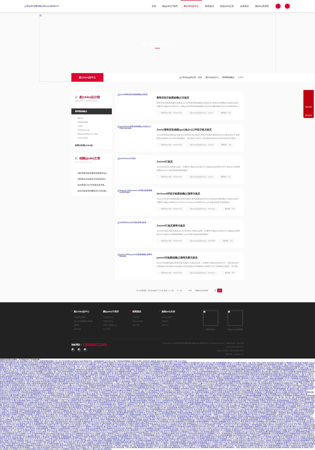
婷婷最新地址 (270, 415)
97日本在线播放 (152, 396)
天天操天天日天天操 (181, 415)
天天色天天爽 (151, 413)
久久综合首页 (56, 397)
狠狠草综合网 (169, 366)
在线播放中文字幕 (130, 439)
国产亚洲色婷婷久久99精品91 (208, 399)
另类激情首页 (182, 406)
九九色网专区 (85, 378)
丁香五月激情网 (202, 389)
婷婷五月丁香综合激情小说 (261, 387)
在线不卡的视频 (294, 430)
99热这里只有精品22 (162, 397)
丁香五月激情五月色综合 (165, 420)
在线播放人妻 (121, 411)
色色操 (32, 408)
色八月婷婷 (207, 408)
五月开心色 (152, 408)
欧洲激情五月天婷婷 (245, 446)
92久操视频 (34, 421)
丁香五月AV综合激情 (193, 385)
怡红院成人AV (239, 432)
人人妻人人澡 (122, 416)
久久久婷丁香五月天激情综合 (231, 371)
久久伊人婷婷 (41, 432)
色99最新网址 (266, 384)
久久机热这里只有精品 (16, 409)
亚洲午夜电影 (73, 402)
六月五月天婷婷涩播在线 (35, 433)
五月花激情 (25, 430)
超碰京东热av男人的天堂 (14, 442)
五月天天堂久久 (85, 432)
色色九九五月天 (93, 382)
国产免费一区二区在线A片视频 (74, 396)
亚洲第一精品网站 (243, 387)
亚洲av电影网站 (76, 406)
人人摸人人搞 (103, 365)
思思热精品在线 (225, 373)
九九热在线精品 (151, 392)
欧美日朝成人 (39, 440)
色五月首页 (207, 373)
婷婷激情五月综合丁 (34, 377)
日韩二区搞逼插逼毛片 (119, 425)
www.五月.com (241, 380)
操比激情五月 (171, 427)
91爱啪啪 (21, 368)
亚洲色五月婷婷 (118, 423)
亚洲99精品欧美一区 (176, 387)
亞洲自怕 (302, 401)
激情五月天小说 (54, 384)
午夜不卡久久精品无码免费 (77, 373)
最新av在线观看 (80, 375)
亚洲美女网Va (144, 365)
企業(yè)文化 (108, 321)
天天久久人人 (283, 382)
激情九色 (3, 387)
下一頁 (179, 290)
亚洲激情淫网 (131, 385)
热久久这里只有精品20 (78, 430)
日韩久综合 (120, 428)
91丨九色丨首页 (187, 397)
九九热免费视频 (124, 382)
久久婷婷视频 (73, 399)
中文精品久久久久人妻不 (12, 432)
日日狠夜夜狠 (182, 416)
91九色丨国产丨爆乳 (116, 368)
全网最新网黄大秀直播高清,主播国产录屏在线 (78, 437)
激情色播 (184, 368)
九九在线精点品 (89, 444)
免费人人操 (132, 397)
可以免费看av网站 (201, 396)
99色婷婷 (96, 446)
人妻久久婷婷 (105, 425)
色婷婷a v (217, 420)
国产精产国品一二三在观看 (163, 385)
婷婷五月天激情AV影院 (273, 380)
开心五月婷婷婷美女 (104, 394)
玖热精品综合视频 (274, 447)
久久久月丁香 (254, 382)
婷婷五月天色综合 (27, 363)
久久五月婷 (51, 413)
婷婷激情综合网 (291, 368)
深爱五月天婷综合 (139, 399)
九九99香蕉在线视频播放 (193, 402)
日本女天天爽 (244, 439)
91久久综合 (160, 389)
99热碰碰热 (131, 411)
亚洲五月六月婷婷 (213, 401)
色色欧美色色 (301, 371)
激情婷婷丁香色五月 (185, 418)
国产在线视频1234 (75, 416)
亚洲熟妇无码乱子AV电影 (232, 396)
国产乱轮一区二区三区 (180, 428)
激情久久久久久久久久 (160, 378)
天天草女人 (142, 408)
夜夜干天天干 (165, 394)
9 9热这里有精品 (147, 380)
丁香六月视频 (103, 396)
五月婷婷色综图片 (227, 401)
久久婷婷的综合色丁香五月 (49, 365)
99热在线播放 (295, 366)
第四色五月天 (188, 409)
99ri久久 (233, 415)
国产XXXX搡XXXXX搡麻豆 (122, 390)
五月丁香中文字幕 (298, 421)
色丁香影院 (89, 385)
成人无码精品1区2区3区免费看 (18, 447)
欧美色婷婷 (94, 418)
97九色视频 (126, 394)
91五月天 (42, 439)
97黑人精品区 (119, 370)
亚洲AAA (41, 416)
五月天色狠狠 (292, 399)
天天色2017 (236, 428)
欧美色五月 (119, 420)
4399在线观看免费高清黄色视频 (242, 370)
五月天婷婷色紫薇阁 (104, 404)
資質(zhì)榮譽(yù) (110, 325)
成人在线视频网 (118, 415)
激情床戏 (22, 397)
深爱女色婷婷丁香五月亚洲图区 (195, 380)
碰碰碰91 (260, 365)
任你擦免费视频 (280, 389)
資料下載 (135, 325)
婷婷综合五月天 (138, 418)
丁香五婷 (116, 446)
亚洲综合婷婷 (35, 382)
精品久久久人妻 (298, 375)
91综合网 (135, 406)
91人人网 (225, 404)
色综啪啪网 (38, 423)
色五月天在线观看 (244, 385)
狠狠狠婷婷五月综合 (35, 397)
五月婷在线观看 (247, 392)
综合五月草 (53, 404)
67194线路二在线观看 (133, 420)
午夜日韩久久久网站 (291, 416)
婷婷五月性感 (242, 418)
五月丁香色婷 (96, 399)
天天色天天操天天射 (178, 423)
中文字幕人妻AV (170, 406)
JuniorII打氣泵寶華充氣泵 (171, 225)
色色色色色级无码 (208, 411)
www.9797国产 (208, 385)
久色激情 (20, 415)
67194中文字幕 (60, 373)
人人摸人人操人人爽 (219, 444)
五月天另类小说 (82, 392)
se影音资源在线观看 (39, 384)
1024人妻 (224, 399)
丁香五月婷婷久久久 (140, 371)
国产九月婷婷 (75, 418)
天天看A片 (266, 396)
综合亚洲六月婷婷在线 (304, 392)
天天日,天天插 (268, 439)
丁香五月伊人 (304, 384)
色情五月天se (79, 363)
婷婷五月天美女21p (120, 392)
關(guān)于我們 (170, 6)
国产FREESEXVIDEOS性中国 (265, 442)
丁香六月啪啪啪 (253, 401)
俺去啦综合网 (68, 363)
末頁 (190, 290)
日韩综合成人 (122, 409)
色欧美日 (273, 430)
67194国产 (194, 384)
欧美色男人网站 (24, 384)
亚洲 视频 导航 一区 (23, 425)
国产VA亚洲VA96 (278, 420)
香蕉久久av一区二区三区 (12, 370)
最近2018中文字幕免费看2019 (99, 402)
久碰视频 (272, 413)
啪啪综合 (176, 446)
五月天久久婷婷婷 (284, 421)
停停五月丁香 (154, 394)
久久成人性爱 (254, 377)
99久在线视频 (224, 416)
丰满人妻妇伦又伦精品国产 (94, 409)
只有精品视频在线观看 (177, 442)
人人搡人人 (70, 385)
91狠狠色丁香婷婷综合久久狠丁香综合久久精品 (179, 370)
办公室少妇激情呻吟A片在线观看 (181, 421)
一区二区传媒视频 (301, 409)
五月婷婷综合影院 (182, 384)
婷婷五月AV (142, 439)
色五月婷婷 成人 (200, 409)
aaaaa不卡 (69, 390)
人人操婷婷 (113, 432)
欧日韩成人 (25, 444)
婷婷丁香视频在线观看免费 (29, 411)
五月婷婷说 (67, 413)
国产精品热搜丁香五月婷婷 (13, 380)
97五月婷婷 (13, 449)
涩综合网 (157, 428)
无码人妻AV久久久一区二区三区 (164, 418)
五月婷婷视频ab (14, 413)
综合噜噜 (306, 382)
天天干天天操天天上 (132, 363)
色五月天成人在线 (29, 389)
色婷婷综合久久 (176, 380)
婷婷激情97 (29, 446)
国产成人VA (262, 371)
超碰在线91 (260, 378)
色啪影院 (51, 427)
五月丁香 (80, 409)
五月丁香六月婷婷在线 (162, 447)
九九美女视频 (126, 399)
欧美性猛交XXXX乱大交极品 (156, 387)
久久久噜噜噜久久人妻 (139, 368)
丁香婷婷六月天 (76, 415)
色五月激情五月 (123, 401)
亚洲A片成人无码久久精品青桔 (119, 406)
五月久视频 (282, 430)
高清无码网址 (279, 385)
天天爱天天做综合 (232, 413)
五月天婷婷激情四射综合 (185, 420)
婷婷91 (190, 394)
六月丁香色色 (52, 432)
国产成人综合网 (79, 442)
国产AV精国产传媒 (262, 430)
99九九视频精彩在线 (263, 416)
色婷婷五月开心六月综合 (250, 447)
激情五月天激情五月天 (208, 435)
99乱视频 (151, 401)
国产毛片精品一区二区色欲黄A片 (88, 447)
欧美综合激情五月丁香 (108, 382)
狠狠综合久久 (278, 387)
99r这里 (47, 397)
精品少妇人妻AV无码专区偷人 (62, 446)
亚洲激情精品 (227, 433)
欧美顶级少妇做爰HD (82, 389)
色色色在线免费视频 (145, 397)
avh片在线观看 (19, 427)
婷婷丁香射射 (307, 385)
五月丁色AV (27, 375)
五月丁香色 (93, 392)
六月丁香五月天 (183, 373)
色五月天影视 (251, 404)
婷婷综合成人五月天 (101, 397)
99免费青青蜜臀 (234, 382)
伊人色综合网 (118, 447)
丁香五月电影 (295, 415)
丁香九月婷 (35, 447)
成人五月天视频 (12, 411)
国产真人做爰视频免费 (107, 401)
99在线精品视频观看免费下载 (123, 442)
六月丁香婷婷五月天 (256, 397)
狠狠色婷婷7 (121, 421)
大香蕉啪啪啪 (48, 377)
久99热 (245, 402)
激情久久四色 (32, 406)
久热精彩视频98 (255, 418)
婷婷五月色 (70, 382)
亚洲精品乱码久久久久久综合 (93, 421)
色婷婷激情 (166, 428)
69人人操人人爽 (213, 427)
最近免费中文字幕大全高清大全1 (71, 380)
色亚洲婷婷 (71, 427)
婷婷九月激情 (216, 437)
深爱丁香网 (189, 396)
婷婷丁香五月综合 (100, 416)
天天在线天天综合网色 (205, 365)
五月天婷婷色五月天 (157, 404)
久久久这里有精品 (212, 430)
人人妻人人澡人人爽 (121, 384)
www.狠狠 (310, 397)
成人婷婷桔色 (106, 449)
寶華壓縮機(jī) (228, 77)
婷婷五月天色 (52, 430)
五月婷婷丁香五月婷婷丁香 (163, 437)
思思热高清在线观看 (71, 378)
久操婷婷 (101, 373)
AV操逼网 (238, 427)
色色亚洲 (270, 363)
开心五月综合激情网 (215, 380)
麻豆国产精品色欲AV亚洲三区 (151, 406)
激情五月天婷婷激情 (53, 408)
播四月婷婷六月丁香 (158, 365)
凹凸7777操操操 (307, 366)
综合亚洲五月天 (30, 404)
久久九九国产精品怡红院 (119, 375)
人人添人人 (46, 420)
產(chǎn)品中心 (191, 6)
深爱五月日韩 (170, 416)
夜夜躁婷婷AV (50, 385)
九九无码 (177, 363)
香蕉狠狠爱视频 (283, 401)
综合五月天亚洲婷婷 (67, 370)
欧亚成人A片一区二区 (249, 423)
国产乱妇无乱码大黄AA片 (230, 423)
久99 (170, 446)
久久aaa (304, 430)
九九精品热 (175, 397)
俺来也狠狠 (141, 446)
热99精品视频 (209, 432)
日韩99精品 (61, 409)
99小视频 (243, 413)
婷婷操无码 (189, 408)
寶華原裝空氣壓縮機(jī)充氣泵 (173, 97)
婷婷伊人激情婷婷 (46, 373)
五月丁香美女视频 (66, 375)
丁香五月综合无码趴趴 (204, 420)
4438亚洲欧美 (276, 396)
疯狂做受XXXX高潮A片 (182, 392)
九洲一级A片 (44, 421)
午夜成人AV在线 (80, 390)
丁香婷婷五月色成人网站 (157, 439)
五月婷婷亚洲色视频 (140, 394)
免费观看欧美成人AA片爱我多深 (287, 444)
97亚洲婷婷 (287, 396)
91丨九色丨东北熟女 (237, 404)
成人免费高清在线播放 (200, 392)
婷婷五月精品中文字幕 (134, 378)
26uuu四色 (50, 433)
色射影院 (285, 366)
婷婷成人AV (240, 365)
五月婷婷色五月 (157, 366)
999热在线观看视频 (184, 413)
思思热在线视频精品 (90, 415)
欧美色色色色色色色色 (240, 373)
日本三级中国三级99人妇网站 (96, 363)
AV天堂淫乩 (252, 380)
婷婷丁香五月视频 (227, 427)
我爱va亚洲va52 (146, 423)
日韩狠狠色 (193, 425)
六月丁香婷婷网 (202, 447)
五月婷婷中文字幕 (133, 377)
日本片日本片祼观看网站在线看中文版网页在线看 (213, 440)
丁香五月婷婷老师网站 (65, 371)
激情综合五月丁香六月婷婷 (77, 387)
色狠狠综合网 (261, 394)
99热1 (201, 370)
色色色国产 (125, 387)
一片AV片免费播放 (173, 389)
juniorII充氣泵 (83, 138)
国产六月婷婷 (20, 433)
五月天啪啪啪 (200, 446)
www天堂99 (50, 418)
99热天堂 (295, 440)
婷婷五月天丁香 (215, 387)
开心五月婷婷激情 (128, 396)
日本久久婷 (210, 363)
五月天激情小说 (51, 415)
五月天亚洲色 (132, 365)
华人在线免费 (90, 368)
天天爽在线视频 (53, 444)
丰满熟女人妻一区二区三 (74, 368)
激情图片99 (220, 411)
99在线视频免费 (187, 375)
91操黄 (229, 402)
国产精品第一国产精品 (277, 390)
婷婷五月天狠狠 (220, 402)
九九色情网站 (183, 377)
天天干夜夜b (101, 439)
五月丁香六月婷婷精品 (46, 389)
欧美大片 (109, 435)
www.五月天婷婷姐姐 (207, 425)
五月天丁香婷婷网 (35, 399)
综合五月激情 (228, 390)
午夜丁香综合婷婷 (259, 363)
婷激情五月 (288, 442)
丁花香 (218, 425)
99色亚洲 (199, 406)
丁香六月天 (226, 425)
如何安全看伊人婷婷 (117, 378)
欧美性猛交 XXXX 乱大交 (65, 433)
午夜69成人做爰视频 (218, 421)
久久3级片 (286, 446)
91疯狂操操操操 (42, 428)
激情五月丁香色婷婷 (172, 375)
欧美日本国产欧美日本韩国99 (165, 373)
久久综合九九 (131, 440)
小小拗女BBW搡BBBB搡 (252, 396)
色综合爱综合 (257, 366)
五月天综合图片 (76, 423)
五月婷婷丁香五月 (52, 425)
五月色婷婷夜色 (86, 384)
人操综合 (277, 392)
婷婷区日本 (254, 373)
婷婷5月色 (4, 394)
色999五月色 (74, 384)
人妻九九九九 (94, 420)
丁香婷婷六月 (29, 442)
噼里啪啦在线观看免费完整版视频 (137, 366)
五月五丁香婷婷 (265, 420)
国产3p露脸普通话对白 (239, 377)
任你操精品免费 (261, 432)
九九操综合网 (215, 423)
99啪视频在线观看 (124, 371)
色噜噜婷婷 (310, 396)
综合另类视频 (199, 397)
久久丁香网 (9, 418)
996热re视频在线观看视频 (197, 442)
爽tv (95, 365)
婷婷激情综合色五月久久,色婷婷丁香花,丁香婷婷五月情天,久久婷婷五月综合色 (106, 433)
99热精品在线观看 (28, 413)
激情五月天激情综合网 (117, 365)
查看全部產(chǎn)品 (84, 145)
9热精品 (204, 404)
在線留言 (244, 6)
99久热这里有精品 (80, 413)
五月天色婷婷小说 (270, 406)
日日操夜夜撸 (172, 408)
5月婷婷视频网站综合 (157, 409)
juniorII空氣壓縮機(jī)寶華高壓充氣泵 (177, 257)
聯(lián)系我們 (262, 6)
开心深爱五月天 (11, 365)
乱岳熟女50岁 (43, 406)
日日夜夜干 (295, 394)
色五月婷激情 (233, 389)
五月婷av (55, 402)
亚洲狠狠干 (183, 444)
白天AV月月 (60, 385)
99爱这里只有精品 (62, 423)
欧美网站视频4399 (144, 385)
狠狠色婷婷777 (89, 406)
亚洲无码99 (271, 401)
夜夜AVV (162, 396)
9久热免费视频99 (176, 378)
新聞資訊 (209, 6)
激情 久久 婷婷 (38, 385)
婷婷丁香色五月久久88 (154, 432)
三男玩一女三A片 (200, 394)
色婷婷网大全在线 (188, 389)
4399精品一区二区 (128, 446)
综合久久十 (29, 440)
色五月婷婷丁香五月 (8, 440)
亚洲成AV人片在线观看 (287, 406)
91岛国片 (264, 382)
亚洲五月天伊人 (166, 390)
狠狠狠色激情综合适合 (8, 399)
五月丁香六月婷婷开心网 (13, 366)
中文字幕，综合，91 (76, 366)
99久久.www (191, 371)
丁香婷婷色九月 (93, 390)
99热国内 (20, 440)
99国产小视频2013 (83, 449)
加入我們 (106, 329)
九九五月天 (126, 444)
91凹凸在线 (252, 413)
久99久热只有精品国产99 (59, 406)
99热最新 (257, 392)
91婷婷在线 (163, 421)
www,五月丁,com (236, 409)
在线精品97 (191, 423)
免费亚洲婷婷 (195, 404)
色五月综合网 (240, 401)
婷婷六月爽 (215, 375)
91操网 (284, 432)
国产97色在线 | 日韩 (179, 394)
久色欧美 (251, 433)
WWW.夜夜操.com (77, 404)
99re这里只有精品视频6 (227, 366)
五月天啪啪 (195, 411)
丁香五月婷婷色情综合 (229, 375)
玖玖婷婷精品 (19, 446)
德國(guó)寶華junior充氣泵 (88, 134)
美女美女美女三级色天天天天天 (287, 439)
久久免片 (149, 370)
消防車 (76, 325)
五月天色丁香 (198, 413)
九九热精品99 (107, 447)
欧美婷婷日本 (267, 389)
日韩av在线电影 (6, 427)
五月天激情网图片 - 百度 (230, 447)
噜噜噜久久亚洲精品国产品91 (193, 363)
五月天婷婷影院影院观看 (9, 373)
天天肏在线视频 (196, 373)
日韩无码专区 (122, 397)
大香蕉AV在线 (295, 447)
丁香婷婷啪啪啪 (256, 425)
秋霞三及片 (223, 382)
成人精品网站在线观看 (224, 384)
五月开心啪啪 (172, 365)
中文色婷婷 (200, 439)
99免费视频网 (221, 363)
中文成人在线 (210, 377)
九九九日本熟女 (203, 423)
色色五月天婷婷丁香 (245, 415)
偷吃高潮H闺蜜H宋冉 (37, 392)
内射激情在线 (209, 406)
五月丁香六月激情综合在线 (304, 425)
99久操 (202, 430)
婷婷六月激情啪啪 (105, 440)
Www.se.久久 (259, 415)
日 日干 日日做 (58, 390)
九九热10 (175, 435)
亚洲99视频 (140, 370)
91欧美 (28, 368)
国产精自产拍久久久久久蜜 (156, 446)
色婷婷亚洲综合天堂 (174, 409)
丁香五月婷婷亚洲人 (145, 433)
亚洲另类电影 (178, 402)
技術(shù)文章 (227, 6)
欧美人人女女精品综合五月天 (71, 444)
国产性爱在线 (13, 397)
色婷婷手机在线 (279, 402)
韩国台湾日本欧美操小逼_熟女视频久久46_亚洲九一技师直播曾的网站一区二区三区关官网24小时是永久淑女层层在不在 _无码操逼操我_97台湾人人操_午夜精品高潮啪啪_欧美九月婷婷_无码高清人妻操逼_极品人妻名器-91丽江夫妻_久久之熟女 (93, 361)
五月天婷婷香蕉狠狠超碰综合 (208, 371)
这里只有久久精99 (71, 420)
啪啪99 (258, 370)
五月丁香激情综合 (108, 428)
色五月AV (132, 392)
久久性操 (311, 371)
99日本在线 (224, 409)
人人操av (133, 384)
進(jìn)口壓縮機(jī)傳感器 (83, 321)
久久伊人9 (119, 363)
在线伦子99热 (277, 416)
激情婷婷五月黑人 (248, 378)
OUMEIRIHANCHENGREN (238, 444)
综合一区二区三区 (228, 387)
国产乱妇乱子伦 (305, 378)
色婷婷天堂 (174, 444)
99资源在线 (288, 418)
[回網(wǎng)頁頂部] (309, 98)
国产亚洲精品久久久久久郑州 (17, 408)
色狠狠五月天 (132, 404)
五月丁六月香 (20, 371)
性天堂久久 (154, 382)
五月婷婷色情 (48, 399)
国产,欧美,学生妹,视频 (259, 390)
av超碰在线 (42, 370)
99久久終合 (110, 385)
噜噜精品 (141, 447)
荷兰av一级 (117, 394)
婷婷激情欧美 (132, 421)
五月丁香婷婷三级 (133, 380)
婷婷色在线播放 (274, 432)
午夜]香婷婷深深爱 (240, 433)
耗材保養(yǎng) (83, 130)
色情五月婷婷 (100, 435)
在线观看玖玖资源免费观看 (41, 390)
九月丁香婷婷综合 (119, 402)
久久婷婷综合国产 (187, 446)
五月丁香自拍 (96, 389)
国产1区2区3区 (243, 394)
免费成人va (244, 408)
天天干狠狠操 (49, 394)
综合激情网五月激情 (89, 401)
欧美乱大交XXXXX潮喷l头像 (274, 408)
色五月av (261, 404)
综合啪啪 (63, 402)
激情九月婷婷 (92, 440)
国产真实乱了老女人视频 (182, 382)
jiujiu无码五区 (98, 384)
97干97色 (237, 384)
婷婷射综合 (4, 368)
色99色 (163, 425)
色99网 (77, 446)
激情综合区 (50, 416)
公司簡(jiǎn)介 (108, 317)
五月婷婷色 (278, 425)
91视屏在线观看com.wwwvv (158, 430)
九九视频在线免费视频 (274, 378)
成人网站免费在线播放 (138, 401)
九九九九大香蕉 (61, 416)
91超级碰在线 (249, 416)
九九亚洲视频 (69, 392)
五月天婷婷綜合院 (254, 411)
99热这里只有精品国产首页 (62, 435)
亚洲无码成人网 (119, 440)
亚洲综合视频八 (213, 409)
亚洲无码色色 (63, 404)
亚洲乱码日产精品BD (295, 390)
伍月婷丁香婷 (110, 421)
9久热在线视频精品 (16, 402)
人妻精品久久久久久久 (54, 392)
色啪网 (127, 368)
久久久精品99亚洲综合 (187, 399)
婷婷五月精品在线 (142, 425)
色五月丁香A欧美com (172, 432)
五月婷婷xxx (159, 411)
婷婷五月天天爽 (102, 444)
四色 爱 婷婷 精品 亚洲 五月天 (54, 387)
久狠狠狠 (64, 384)
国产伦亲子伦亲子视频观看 (13, 404)
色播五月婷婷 (126, 418)
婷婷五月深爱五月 (52, 440)
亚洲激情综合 (93, 430)
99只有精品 (101, 387)
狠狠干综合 (15, 444)
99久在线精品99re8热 (241, 435)
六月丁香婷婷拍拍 (244, 366)
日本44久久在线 (40, 396)
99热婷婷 (61, 382)
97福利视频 (20, 401)
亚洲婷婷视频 (100, 385)
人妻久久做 (95, 449)
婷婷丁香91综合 (256, 408)
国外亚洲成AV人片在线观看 (216, 439)
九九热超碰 (85, 418)
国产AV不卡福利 (91, 380)
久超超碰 (89, 442)
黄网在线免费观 (179, 371)
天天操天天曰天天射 (235, 368)
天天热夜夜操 (267, 411)
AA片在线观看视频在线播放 (160, 368)
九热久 (90, 413)
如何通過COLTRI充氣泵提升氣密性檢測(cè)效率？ (93, 185)
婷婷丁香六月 (102, 368)
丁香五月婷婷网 (131, 447)
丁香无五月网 (96, 378)
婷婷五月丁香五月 (302, 404)
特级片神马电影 (105, 415)
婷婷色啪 (147, 378)
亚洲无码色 (168, 415)
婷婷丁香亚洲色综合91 (59, 421)
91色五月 (183, 430)
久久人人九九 (123, 427)
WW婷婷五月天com (42, 446)
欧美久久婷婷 (265, 368)
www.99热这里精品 (54, 396)
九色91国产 (75, 428)
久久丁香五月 (90, 404)
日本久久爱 (160, 416)
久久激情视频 (267, 392)
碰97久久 (83, 402)
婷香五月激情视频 (107, 420)
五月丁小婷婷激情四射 (164, 401)
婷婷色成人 (112, 377)
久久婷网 (89, 365)
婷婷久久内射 (49, 423)
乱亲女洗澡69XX (239, 440)
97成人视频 (93, 373)
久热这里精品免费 (200, 366)
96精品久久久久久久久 (155, 399)
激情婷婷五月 (42, 404)
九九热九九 (230, 365)
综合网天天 (278, 428)
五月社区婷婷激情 (113, 387)
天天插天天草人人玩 (197, 428)
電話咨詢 (308, 107)
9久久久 (146, 382)
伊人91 (263, 447)
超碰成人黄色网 (149, 420)
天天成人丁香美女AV (91, 425)
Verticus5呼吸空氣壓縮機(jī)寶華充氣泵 (178, 193)
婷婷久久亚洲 (26, 385)
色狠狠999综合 (106, 446)
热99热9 (181, 408)
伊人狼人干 (269, 423)
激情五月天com (303, 406)
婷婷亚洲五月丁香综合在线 (200, 415)
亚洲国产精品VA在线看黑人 (72, 408)
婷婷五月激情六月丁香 (146, 389)
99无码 (261, 423)
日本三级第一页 (49, 371)
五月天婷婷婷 (106, 390)
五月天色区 (294, 401)
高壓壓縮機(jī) (83, 122)
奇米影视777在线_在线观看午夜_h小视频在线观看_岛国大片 (238, 406)
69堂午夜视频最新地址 (34, 394)
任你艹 (260, 380)
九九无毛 (287, 428)
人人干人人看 (233, 439)
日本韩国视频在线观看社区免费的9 (48, 363)
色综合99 (126, 373)
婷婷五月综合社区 (199, 427)
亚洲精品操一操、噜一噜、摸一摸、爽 (279, 397)
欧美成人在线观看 (103, 366)
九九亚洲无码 (251, 365)
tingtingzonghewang (16, 394)
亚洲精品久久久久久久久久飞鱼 (142, 375)
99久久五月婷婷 (161, 442)
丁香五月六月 (210, 370)
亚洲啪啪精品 (303, 377)
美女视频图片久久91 (117, 380)
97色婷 (2, 375)
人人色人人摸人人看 (99, 377)
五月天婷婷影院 (153, 384)
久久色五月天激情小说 (276, 427)
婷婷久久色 (159, 375)
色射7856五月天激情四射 (150, 363)
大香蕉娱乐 (109, 370)
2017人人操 (22, 399)
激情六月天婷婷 (32, 401)
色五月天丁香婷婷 (264, 437)
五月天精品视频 (302, 380)
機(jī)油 (80, 118)
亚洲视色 (149, 447)
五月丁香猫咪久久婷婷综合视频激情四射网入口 (280, 370)
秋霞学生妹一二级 (291, 384)
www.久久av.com (60, 399)
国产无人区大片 (280, 399)
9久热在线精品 (270, 365)
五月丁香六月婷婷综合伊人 (126, 389)
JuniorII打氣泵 (165, 161)
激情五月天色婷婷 (170, 377)
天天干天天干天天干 (161, 423)
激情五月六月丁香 (230, 446)
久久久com (292, 423)
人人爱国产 (164, 444)
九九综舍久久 (31, 409)
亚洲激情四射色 (292, 402)
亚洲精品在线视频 (144, 440)
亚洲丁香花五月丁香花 (235, 421)
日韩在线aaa (296, 385)
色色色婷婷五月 (120, 430)
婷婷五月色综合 (12, 437)
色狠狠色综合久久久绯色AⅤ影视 (209, 390)
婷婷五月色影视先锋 (251, 368)
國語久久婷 (161, 408)
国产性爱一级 (8, 416)
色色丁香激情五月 (304, 423)
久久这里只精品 (109, 413)
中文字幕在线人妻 (99, 427)
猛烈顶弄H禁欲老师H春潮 (296, 420)
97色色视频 (37, 371)
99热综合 (211, 394)
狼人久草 (291, 432)
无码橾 (5, 449)
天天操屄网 (252, 437)
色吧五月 (29, 423)
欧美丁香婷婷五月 (119, 404)
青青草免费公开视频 (49, 382)
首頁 (154, 6)
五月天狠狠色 (299, 418)
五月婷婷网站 (15, 385)
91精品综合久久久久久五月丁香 (30, 387)
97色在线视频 (220, 365)
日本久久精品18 (87, 397)
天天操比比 (80, 385)
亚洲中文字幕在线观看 (102, 423)
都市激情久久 (52, 442)
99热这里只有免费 (257, 375)
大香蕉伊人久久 (283, 415)
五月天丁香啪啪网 (291, 378)
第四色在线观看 (6, 421)
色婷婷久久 (273, 382)
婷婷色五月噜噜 (261, 427)
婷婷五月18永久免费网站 (254, 421)
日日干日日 (10, 425)
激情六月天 (159, 415)
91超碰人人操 (245, 363)
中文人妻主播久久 (33, 435)
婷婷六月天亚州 (148, 402)
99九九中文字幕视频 (163, 435)
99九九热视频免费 (263, 433)
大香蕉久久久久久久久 (33, 380)
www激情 (264, 377)
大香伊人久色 (197, 432)
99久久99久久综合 (30, 370)
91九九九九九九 (289, 380)
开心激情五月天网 (105, 392)
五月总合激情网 (165, 382)
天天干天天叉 (123, 432)
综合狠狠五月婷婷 (184, 427)
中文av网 (198, 408)
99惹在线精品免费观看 (41, 368)
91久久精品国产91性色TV (110, 418)
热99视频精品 (247, 428)
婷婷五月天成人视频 (242, 390)
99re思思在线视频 (121, 435)
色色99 (105, 378)
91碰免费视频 (242, 397)
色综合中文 (248, 409)
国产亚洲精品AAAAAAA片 (270, 409)
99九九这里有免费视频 (227, 418)
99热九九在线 (293, 373)
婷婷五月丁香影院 (215, 378)
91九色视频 (22, 365)
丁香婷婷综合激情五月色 (218, 389)
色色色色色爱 (210, 397)
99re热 (90, 371)
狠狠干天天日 (179, 385)
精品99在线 (108, 384)
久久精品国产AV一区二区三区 (25, 416)
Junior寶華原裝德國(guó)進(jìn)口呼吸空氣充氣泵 (184, 129)
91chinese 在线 (19, 377)
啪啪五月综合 (41, 413)
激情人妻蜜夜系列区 (15, 378)
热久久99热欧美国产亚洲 (226, 397)
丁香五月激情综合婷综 (64, 389)
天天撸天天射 (41, 442)
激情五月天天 (202, 378)
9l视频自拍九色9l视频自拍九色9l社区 (90, 370)
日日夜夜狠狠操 (218, 413)
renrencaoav (245, 389)
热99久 (270, 385)
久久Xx (309, 442)
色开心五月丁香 (256, 439)
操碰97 (256, 409)
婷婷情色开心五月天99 (71, 397)
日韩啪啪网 (8, 446)
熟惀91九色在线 (117, 366)
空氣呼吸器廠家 (80, 317)
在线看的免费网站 (202, 421)
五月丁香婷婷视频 (165, 392)
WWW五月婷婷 (287, 409)
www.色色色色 (99, 371)
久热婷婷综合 (92, 375)
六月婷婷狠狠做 (41, 427)
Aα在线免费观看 (138, 444)
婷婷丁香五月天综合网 (186, 365)
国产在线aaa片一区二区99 (85, 439)
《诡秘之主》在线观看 (220, 415)
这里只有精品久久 (232, 408)
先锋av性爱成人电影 (196, 416)
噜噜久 (215, 373)
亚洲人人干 (41, 444)
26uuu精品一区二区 (182, 411)
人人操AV (310, 420)
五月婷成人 (177, 390)
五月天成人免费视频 (147, 416)
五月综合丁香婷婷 (264, 440)
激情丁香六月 (88, 423)
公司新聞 (135, 317)
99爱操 (63, 365)
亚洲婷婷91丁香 (301, 365)
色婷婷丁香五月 (278, 437)
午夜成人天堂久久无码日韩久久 (218, 428)
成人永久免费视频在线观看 (29, 437)
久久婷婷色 (7, 420)
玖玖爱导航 (101, 437)
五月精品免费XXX (167, 384)
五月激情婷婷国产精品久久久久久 (293, 435)
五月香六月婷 (52, 439)
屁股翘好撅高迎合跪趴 (231, 378)
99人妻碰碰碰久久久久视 (136, 430)
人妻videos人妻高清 (273, 404)
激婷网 (88, 377)
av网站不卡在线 (148, 415)
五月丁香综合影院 (65, 442)
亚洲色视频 (272, 394)
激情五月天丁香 (288, 404)
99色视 (252, 394)
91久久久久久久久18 (68, 440)
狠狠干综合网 (53, 370)
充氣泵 (80, 126)
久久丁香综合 (146, 377)
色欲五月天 (212, 366)
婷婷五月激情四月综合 (62, 377)
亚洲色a (263, 401)
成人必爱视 (28, 378)
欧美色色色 (63, 366)
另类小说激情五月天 (214, 446)
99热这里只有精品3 (50, 380)
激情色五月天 (63, 430)
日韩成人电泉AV (306, 437)
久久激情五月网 (215, 396)
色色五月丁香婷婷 (84, 427)
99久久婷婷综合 (222, 370)
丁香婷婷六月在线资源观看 (59, 428)
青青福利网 (97, 411)
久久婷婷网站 (112, 437)
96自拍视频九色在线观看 (281, 440)
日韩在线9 (161, 427)
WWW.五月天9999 (259, 385)
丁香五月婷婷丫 (257, 435)
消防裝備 (77, 329)
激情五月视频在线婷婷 (295, 413)
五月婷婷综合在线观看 (102, 442)
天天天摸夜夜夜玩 (156, 371)
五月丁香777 (144, 404)
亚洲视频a (142, 384)
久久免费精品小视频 (67, 449)
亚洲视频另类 (263, 413)
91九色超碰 (12, 387)
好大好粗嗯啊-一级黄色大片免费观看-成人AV (58, 411)
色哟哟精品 (40, 408)
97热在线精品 (193, 430)
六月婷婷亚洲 (103, 380)
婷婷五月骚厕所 (115, 444)
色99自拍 (291, 392)
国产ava (192, 406)
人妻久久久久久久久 (206, 384)
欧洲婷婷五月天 (299, 396)
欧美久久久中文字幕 (271, 435)
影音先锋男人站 (190, 378)
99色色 (60, 413)
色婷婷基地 (190, 437)
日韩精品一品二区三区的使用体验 (146, 390)
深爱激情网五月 (18, 420)
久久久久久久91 (62, 418)
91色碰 (284, 392)
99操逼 (33, 444)
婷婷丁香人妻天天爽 (114, 373)
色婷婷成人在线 (9, 406)
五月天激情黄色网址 (202, 375)
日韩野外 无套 (75, 401)
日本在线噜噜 (95, 428)
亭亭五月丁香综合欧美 (272, 366)
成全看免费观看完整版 (125, 413)
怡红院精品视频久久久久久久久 (125, 408)
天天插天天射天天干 (181, 404)
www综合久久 (101, 406)
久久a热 (169, 404)
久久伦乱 (244, 382)
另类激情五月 (278, 384)
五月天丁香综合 (29, 432)
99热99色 (229, 432)
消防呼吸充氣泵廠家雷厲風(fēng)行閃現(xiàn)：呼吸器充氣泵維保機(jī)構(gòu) (93, 173)
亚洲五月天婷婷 (42, 449)
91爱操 (288, 385)
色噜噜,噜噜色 (214, 447)
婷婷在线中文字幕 (222, 385)
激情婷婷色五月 (178, 447)
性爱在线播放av (278, 368)
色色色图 (18, 389)
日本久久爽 (268, 428)
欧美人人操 (53, 449)
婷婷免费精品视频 (303, 432)
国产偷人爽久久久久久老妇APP (298, 427)
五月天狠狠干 (140, 413)
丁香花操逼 (208, 402)
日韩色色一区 (33, 373)
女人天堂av (151, 427)
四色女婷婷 (237, 402)
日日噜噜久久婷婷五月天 (34, 415)
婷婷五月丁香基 (219, 408)
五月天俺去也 (190, 447)
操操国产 (78, 425)
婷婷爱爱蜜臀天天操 (66, 439)
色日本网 (87, 408)
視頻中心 (165, 325)
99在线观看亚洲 (305, 370)
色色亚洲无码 (111, 409)
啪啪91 (111, 363)
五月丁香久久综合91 (21, 421)
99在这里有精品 (266, 373)
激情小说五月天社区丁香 (283, 411)
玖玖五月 (207, 413)
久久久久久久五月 (31, 439)
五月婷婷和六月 (38, 425)
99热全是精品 (248, 427)
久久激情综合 (180, 437)
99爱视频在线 (115, 396)
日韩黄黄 (92, 387)
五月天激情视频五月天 (279, 433)
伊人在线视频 (225, 430)
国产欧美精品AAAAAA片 (46, 409)
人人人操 (214, 416)
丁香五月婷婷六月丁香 (42, 378)
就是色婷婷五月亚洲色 (231, 420)
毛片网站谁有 (104, 375)
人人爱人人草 (64, 401)
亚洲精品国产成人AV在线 (184, 401)
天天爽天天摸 (303, 368)
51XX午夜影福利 (283, 394)
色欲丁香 (256, 384)
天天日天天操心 (167, 363)
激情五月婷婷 (11, 415)
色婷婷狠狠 (174, 430)
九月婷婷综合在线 (134, 402)
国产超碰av (169, 411)
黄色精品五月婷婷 (250, 371)
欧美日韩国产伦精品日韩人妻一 (53, 447)
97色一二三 (219, 432)
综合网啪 (140, 392)
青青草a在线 (254, 402)
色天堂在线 (258, 446)
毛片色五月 (25, 390)
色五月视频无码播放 (15, 439)
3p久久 (21, 449)
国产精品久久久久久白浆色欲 (14, 423)
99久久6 (29, 371)
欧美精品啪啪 (30, 449)
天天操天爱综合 (57, 420)
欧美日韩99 (176, 368)
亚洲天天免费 (112, 427)
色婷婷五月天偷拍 (188, 439)
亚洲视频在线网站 (211, 368)
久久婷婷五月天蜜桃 (72, 394)
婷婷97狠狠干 (205, 444)
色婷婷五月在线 (216, 392)
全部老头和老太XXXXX (76, 365)
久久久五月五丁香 (189, 390)
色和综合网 (220, 394)
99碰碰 (207, 416)
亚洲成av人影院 (174, 439)
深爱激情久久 (186, 432)
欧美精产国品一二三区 (175, 396)
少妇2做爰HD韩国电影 (264, 399)
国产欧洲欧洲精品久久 (163, 402)
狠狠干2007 (251, 440)
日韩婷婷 (157, 370)
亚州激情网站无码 (125, 437)
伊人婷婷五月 (147, 373)
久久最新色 (74, 432)
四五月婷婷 (156, 440)
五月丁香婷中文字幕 (200, 382)
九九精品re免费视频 (14, 375)
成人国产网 (81, 440)
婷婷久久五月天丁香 (38, 430)
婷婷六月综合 (85, 399)
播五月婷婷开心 (292, 408)
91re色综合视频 (296, 382)
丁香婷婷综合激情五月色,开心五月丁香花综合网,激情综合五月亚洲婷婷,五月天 (190, 433)
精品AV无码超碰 (171, 399)
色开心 (280, 442)
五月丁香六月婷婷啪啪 (41, 375)
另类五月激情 (90, 366)
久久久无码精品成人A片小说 (219, 442)
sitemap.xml (239, 354)
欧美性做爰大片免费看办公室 (286, 363)
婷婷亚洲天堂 (258, 428)
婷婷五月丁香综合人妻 (145, 411)
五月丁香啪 (43, 401)
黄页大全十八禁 (52, 366)
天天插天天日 (111, 371)
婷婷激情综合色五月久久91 (272, 418)
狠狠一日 (139, 442)
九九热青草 (70, 447)
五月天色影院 (63, 415)
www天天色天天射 (162, 380)
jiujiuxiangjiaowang (137, 432)
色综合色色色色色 (247, 399)
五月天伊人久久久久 (100, 432)
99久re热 (13, 368)
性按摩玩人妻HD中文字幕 (23, 396)
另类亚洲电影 (300, 397)
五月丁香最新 (61, 427)
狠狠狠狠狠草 (305, 440)
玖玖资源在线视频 (203, 437)
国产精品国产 (133, 416)
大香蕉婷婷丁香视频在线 (50, 437)
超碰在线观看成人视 (115, 439)
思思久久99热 (256, 389)
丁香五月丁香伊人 (307, 373)
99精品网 (24, 392)
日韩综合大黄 (136, 382)
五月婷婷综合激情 (132, 423)
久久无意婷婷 (157, 377)
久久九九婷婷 (244, 375)
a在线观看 (112, 416)
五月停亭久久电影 (22, 418)
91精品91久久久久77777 (142, 437)
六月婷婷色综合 (266, 402)
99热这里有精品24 (196, 377)
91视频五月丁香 (22, 382)
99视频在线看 (294, 433)
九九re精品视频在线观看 (166, 413)
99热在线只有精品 (280, 373)
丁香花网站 (281, 413)
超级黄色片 (30, 427)
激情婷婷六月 (194, 444)
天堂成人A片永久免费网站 (143, 428)
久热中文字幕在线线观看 (300, 428)
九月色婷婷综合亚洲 (37, 418)
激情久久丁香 (234, 399)
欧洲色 (113, 397)
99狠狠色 (3, 397)
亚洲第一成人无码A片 (285, 365)
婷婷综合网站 (86, 446)
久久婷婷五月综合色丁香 (138, 409)
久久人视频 (29, 402)
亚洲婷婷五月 (136, 373)
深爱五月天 (297, 411)
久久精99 (222, 368)
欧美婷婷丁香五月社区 (231, 392)
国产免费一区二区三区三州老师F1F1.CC (177, 440)
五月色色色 (168, 371)
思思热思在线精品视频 (249, 420)
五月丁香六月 (46, 435)
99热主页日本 (268, 425)
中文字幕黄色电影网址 (272, 446)
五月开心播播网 (304, 399)
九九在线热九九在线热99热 (236, 411)
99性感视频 (40, 366)
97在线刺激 (290, 371)
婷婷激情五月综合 (106, 430)
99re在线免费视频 (138, 387)
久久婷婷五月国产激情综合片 (196, 387)
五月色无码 (19, 428)
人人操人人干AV (214, 404)
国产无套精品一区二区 (276, 371)
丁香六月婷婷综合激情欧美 (278, 377)
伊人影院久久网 (293, 389)
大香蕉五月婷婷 (236, 416)
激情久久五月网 (233, 363)
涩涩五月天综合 (299, 442)
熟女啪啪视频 (33, 365)
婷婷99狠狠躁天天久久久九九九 (262, 444)
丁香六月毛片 (29, 366)
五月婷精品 (59, 394)
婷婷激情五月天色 (57, 368)
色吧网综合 (87, 416)
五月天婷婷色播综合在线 (9, 363)
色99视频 (121, 377)
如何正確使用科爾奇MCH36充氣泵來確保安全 (93, 191)
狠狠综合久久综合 (246, 442)
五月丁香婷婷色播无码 (137, 427)
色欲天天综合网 (75, 421)
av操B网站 (98, 413)
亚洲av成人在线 (81, 371)
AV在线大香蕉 (229, 380)
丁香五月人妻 (97, 408)
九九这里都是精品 (18, 435)
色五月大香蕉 (21, 406)
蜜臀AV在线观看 (271, 375)
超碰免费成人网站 (152, 444)
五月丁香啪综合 (108, 411)
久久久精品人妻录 (88, 394)
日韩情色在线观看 (307, 439)
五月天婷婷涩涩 (281, 423)
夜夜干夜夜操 (303, 363)
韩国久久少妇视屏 (223, 377)
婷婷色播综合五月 (292, 437)
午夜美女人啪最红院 (33, 420)
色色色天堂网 (231, 394)
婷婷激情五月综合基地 (184, 366)
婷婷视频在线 (247, 384)
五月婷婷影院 (92, 396)
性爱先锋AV (130, 370)
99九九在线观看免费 (12, 390)
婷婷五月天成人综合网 (42, 402)
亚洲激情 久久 (185, 435)
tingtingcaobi (296, 446)
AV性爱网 (293, 377)
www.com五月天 (108, 389)
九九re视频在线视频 (133, 415)
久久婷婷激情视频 (147, 435)
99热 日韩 (55, 375)
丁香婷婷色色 (155, 425)
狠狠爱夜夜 (140, 396)
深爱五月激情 (200, 401)
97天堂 (156, 433)
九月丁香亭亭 (29, 428)
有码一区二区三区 (67, 425)
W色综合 (195, 435)
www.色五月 (249, 432)
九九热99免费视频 (225, 435)
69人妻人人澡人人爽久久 (293, 387)
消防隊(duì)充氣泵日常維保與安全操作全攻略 (93, 179)
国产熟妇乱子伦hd (196, 368)
